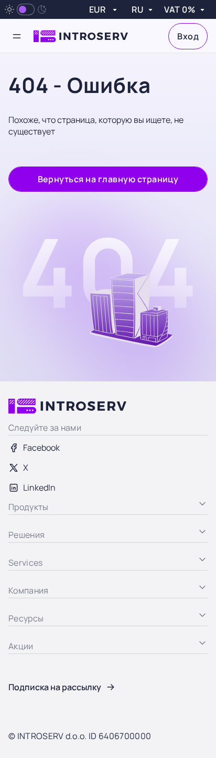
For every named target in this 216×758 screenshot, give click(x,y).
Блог (17, 661)
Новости (25, 681)
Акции (20, 701)
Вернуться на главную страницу (108, 179)
